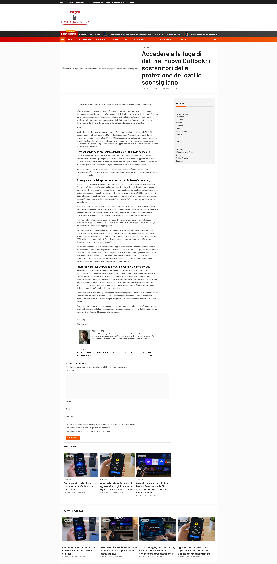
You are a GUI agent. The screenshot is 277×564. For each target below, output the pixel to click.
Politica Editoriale (118, 2)
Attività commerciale (146, 544)
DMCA (108, 2)
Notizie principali (84, 40)
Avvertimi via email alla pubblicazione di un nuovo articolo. (90, 432)
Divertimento (105, 544)
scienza (126, 40)
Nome (69, 401)
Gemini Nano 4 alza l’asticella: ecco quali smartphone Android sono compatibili (80, 486)
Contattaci (131, 2)
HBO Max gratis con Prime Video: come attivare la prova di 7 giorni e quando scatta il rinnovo (119, 550)
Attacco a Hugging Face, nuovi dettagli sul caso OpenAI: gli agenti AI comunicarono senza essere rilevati (123, 34)
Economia (114, 40)
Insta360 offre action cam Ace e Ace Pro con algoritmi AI (140, 352)
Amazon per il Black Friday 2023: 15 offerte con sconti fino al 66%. (96, 352)
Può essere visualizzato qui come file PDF (132, 132)
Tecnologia (139, 40)
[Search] (215, 40)
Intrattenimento (165, 40)
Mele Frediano (148, 89)
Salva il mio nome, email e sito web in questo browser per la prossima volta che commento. (103, 424)
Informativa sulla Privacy (95, 2)
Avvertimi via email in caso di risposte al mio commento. (89, 428)
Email (68, 409)
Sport (151, 40)
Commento (71, 371)
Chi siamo (80, 2)
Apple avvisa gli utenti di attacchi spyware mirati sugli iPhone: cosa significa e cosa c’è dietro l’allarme (203, 34)
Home (70, 40)
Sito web (69, 417)
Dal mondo (100, 40)
